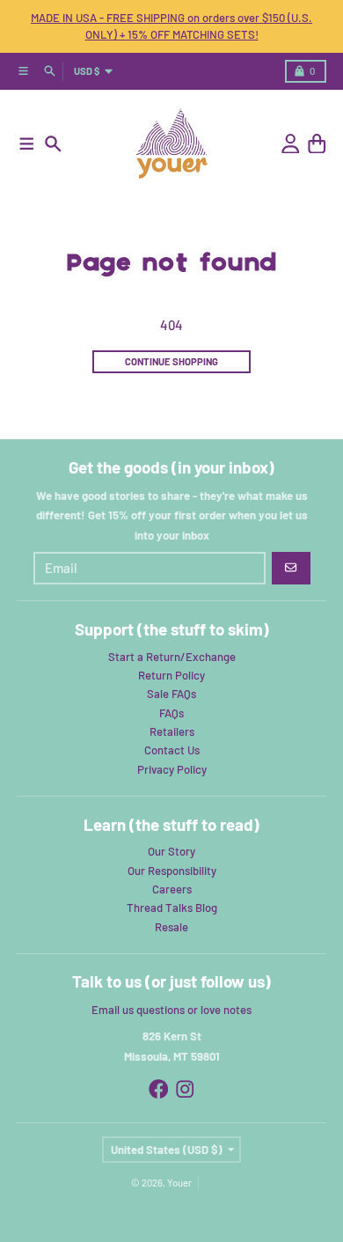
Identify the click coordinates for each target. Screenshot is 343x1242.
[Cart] (317, 144)
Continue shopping (171, 361)
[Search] (53, 144)
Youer (179, 1182)
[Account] (291, 144)
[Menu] (27, 144)
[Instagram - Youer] (185, 1089)
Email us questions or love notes (171, 1010)
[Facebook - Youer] (159, 1089)
